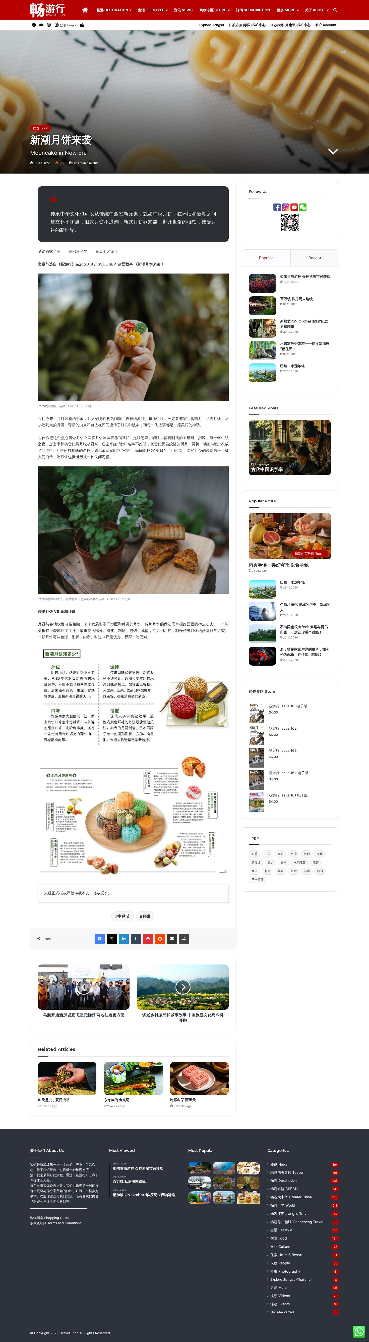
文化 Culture (280, 1246)
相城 (268, 871)
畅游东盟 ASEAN (284, 1189)
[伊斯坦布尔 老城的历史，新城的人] (262, 611)
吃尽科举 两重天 (183, 1100)
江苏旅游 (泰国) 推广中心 (247, 25)
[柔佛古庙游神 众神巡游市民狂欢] (262, 283)
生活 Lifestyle (151, 10)
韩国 (320, 871)
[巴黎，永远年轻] (262, 372)
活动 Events (280, 1304)
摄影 (307, 854)
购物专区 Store (213, 10)
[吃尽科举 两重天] (199, 1078)
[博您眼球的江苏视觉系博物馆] (224, 1197)
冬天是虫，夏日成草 (54, 1100)
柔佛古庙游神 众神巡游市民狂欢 (305, 276)
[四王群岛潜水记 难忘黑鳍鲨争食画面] (224, 1168)
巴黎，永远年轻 (292, 366)
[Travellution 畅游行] (47, 10)
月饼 (146, 916)
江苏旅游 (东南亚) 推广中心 (291, 25)
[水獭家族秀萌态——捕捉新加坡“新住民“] (262, 350)
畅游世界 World (282, 1205)
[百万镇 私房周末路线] (262, 305)
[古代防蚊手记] (248, 1182)
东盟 (255, 854)
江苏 (316, 862)
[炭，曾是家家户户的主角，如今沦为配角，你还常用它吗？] (262, 656)
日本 (284, 862)
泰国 (255, 871)
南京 (281, 854)
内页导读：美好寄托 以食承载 (279, 565)
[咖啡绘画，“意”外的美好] (248, 1168)
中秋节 (124, 916)
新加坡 (256, 862)
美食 (281, 871)
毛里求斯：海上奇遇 (271, 469)
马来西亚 (258, 879)
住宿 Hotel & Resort (286, 1255)
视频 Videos (280, 1296)
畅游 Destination (112, 10)
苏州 (307, 871)
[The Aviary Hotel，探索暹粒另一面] (199, 1168)
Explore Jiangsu (211, 25)
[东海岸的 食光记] (133, 1078)
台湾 (294, 854)
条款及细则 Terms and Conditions (56, 1223)
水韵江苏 (300, 862)
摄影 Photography (285, 1271)
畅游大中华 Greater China (291, 1197)
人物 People (280, 1263)
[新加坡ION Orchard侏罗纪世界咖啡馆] (262, 328)
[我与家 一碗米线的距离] (224, 1182)
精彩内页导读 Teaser (286, 1172)
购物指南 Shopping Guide (49, 1218)
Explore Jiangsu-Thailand (290, 1279)
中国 (268, 854)
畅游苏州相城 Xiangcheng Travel (296, 1222)
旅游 (271, 862)
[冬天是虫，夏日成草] (67, 1078)
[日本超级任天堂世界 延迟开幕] (199, 1197)
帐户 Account (326, 25)
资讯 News (183, 10)
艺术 (294, 871)
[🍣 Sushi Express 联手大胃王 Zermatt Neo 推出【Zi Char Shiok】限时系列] (248, 1197)
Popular (266, 257)
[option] (290, 447)
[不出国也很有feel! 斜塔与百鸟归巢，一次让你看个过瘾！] (262, 633)
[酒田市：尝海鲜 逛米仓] (199, 1182)
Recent (315, 257)
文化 (320, 854)
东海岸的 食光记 (117, 1100)
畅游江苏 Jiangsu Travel (289, 1213)
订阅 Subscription (253, 10)
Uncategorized (282, 1312)
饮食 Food (40, 128)
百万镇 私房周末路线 (296, 299)
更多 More (286, 10)
